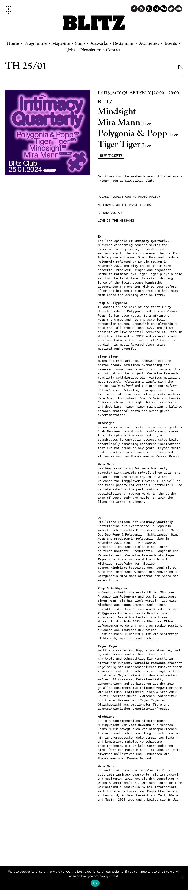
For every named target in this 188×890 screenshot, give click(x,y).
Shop (80, 43)
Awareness (149, 43)
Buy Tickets (111, 156)
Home (13, 43)
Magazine (61, 43)
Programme (35, 43)
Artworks (99, 43)
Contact (113, 49)
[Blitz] (94, 25)
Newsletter (90, 49)
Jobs (71, 49)
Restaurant (123, 43)
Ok (95, 883)
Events (170, 43)
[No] (182, 878)
